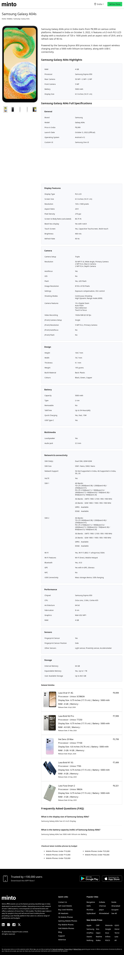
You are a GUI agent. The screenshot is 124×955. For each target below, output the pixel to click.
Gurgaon (115, 909)
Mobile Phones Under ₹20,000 (58, 858)
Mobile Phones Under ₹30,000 (97, 855)
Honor (117, 929)
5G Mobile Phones (65, 917)
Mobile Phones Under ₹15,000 (58, 855)
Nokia (98, 940)
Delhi (89, 906)
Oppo (98, 933)
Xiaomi (89, 936)
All (116, 940)
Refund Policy (77, 949)
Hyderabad (91, 913)
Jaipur (101, 909)
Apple (89, 925)
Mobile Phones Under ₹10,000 (58, 851)
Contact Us (62, 902)
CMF (97, 925)
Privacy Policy (68, 949)
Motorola (108, 925)
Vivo (97, 929)
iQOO (117, 925)
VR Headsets (63, 913)
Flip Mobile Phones (66, 924)
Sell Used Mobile (65, 906)
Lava (116, 936)
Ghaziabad (115, 906)
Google (108, 929)
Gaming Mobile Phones (67, 921)
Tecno (117, 933)
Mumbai (90, 909)
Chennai (102, 906)
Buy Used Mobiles (65, 909)
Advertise (62, 939)
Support (61, 936)
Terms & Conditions (58, 949)
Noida (113, 902)
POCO (107, 940)
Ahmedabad (104, 913)
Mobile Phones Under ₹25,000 (97, 851)
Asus (107, 933)
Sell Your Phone (114, 4)
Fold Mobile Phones (66, 928)
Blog (60, 932)
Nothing (90, 940)
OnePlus (90, 933)
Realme (99, 936)
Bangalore (91, 902)
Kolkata (102, 902)
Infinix (107, 936)
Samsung (90, 929)
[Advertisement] (81, 167)
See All (114, 913)
